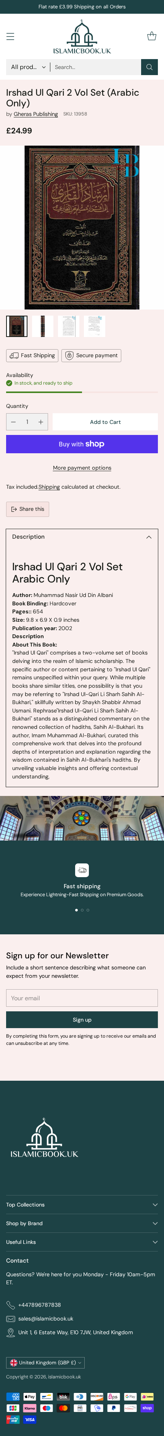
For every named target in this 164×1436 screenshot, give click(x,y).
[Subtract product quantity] (13, 422)
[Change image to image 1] (16, 326)
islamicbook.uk (64, 1376)
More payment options (82, 467)
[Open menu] (10, 36)
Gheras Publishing (36, 114)
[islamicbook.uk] (82, 36)
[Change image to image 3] (68, 326)
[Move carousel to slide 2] (82, 910)
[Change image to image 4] (94, 326)
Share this (31, 508)
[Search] (149, 67)
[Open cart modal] (151, 36)
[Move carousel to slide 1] (76, 910)
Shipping (49, 486)
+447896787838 (39, 1304)
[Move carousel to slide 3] (88, 910)
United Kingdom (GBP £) (47, 1362)
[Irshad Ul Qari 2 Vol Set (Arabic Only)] (82, 228)
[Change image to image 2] (42, 326)
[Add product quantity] (41, 422)
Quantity (17, 406)
